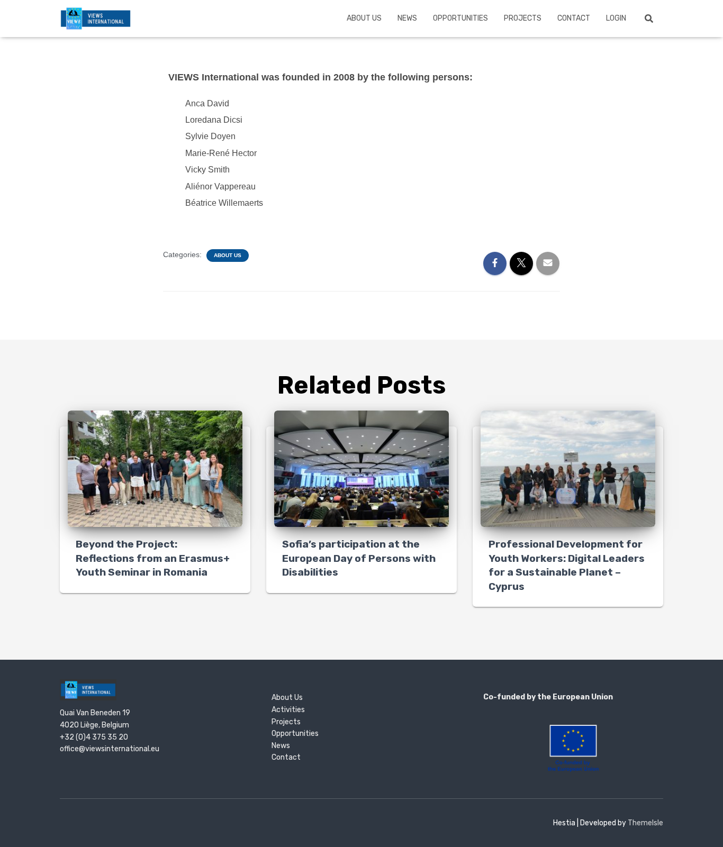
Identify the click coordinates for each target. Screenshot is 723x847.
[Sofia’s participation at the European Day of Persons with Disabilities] (361, 468)
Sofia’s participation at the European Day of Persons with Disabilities (359, 558)
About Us (227, 255)
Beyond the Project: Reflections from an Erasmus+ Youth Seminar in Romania (153, 558)
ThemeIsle (645, 822)
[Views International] (95, 18)
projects (522, 18)
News (407, 18)
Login (616, 18)
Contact (573, 18)
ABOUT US (364, 18)
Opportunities (460, 18)
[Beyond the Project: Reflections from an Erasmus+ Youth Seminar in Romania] (155, 468)
